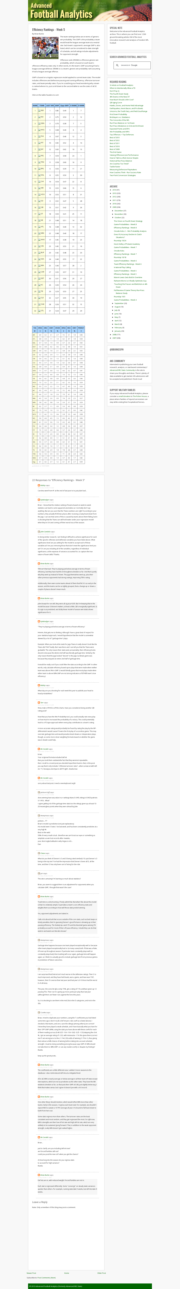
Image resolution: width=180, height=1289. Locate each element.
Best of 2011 (115, 143)
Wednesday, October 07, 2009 (46, 488)
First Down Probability (118, 114)
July (116, 310)
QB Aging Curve (116, 102)
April (117, 320)
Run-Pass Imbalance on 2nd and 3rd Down (127, 126)
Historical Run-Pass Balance (121, 161)
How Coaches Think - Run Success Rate (125, 172)
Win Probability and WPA (119, 131)
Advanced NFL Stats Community (122, 370)
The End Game (115, 152)
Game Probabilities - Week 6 (125, 261)
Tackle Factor (115, 166)
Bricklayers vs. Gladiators (120, 117)
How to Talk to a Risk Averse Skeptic (124, 158)
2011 (115, 200)
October (118, 217)
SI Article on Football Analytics (121, 85)
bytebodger (44, 500)
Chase (42, 853)
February (118, 327)
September (119, 303)
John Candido (45, 531)
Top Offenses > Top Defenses (122, 134)
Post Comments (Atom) (46, 1277)
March (117, 324)
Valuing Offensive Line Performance (124, 155)
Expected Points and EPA (120, 129)
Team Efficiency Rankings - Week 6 (127, 264)
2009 (115, 207)
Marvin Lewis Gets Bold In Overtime (128, 277)
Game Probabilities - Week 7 (125, 247)
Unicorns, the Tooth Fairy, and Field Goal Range (128, 111)
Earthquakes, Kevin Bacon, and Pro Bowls (126, 108)
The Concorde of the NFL (119, 120)
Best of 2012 (115, 140)
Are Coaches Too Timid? (119, 164)
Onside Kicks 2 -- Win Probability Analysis (130, 231)
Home (66, 1273)
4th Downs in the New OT (120, 97)
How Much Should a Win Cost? (122, 99)
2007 (115, 338)
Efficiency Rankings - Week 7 (125, 254)
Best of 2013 (115, 137)
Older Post (101, 1273)
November (119, 214)
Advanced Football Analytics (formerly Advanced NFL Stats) (58, 1286)
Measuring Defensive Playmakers (123, 169)
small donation (124, 396)
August (118, 307)
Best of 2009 (115, 149)
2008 (115, 334)
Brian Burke (44, 563)
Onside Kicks (119, 251)
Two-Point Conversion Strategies (123, 175)
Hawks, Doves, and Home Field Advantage (126, 105)
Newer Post (31, 1273)
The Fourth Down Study (119, 94)
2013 (115, 193)
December (119, 210)
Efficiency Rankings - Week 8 (125, 227)
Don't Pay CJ (114, 91)
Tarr (41, 702)
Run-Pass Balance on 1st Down (122, 123)
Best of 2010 (115, 146)
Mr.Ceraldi (44, 749)
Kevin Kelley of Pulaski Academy (127, 244)
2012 (115, 196)
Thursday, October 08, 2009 (45, 876)
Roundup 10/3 (119, 296)
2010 (115, 203)
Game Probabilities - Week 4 (125, 300)
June (117, 314)
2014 (115, 190)
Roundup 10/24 (120, 240)
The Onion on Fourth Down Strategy (128, 221)
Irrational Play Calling (122, 267)
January (118, 331)
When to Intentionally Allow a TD (122, 88)
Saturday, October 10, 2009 (45, 942)
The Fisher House (140, 396)
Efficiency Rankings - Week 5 (48, 29)
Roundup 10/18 (120, 257)
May (116, 317)
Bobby (42, 485)
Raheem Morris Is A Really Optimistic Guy (130, 281)
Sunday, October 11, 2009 (45, 1099)
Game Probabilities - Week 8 (125, 224)
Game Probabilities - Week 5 (125, 271)
